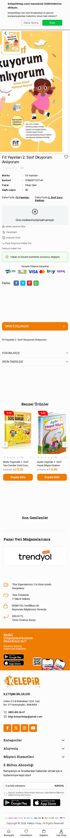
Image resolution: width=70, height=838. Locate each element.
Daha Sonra (31, 22)
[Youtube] (33, 728)
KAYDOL (59, 785)
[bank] (35, 818)
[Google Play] (17, 802)
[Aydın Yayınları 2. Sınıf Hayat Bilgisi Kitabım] (52, 432)
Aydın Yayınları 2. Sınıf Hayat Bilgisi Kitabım (49, 463)
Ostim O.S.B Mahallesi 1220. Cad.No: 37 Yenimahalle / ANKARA (22, 703)
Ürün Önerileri (12, 361)
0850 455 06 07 (16, 712)
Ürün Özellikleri (17, 326)
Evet (52, 22)
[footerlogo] (22, 681)
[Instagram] (24, 728)
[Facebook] (7, 728)
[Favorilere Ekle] (66, 157)
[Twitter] (16, 728)
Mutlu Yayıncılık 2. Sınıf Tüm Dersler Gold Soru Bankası (15, 463)
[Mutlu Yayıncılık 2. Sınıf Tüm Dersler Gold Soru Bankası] (18, 432)
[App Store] (46, 802)
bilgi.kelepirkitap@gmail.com (25, 716)
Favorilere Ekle (31, 457)
